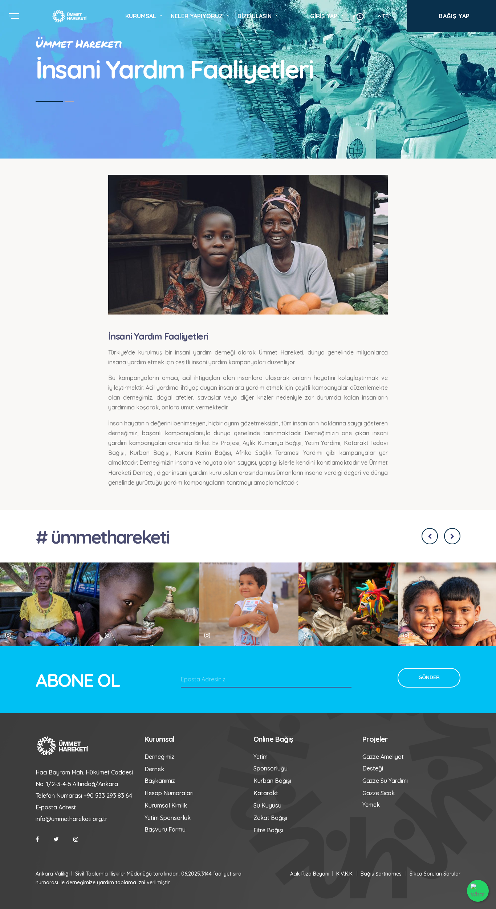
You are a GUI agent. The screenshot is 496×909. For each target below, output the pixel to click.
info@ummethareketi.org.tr (71, 818)
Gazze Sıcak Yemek (378, 798)
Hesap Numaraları (169, 793)
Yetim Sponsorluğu (270, 762)
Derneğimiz (159, 756)
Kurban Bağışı (272, 780)
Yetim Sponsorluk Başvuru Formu (168, 823)
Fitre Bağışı (268, 830)
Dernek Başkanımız (160, 774)
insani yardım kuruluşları (204, 472)
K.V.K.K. (345, 873)
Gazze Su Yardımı (385, 780)
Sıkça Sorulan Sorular (435, 873)
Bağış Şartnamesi (382, 873)
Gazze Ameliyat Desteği (383, 762)
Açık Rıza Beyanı (309, 873)
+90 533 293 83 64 (108, 795)
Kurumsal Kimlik (166, 805)
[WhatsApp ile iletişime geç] (478, 891)
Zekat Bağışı (270, 817)
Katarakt (265, 793)
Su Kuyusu (267, 805)
